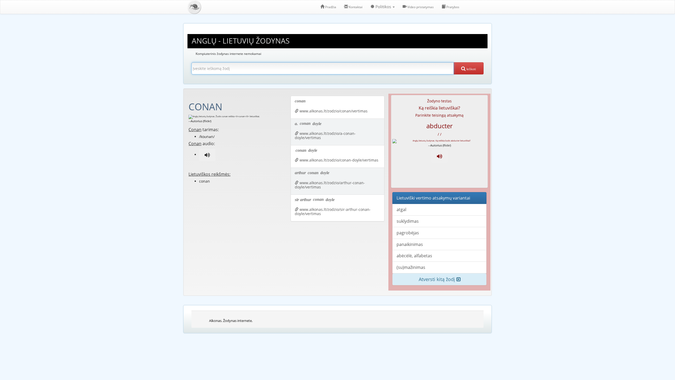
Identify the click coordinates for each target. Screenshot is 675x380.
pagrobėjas (408, 233)
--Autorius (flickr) (200, 121)
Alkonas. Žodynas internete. (231, 320)
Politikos (383, 6)
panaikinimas (410, 244)
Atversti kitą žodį (437, 279)
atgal (401, 209)
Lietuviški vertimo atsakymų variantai (433, 198)
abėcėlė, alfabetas (414, 256)
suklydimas (408, 221)
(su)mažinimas (411, 267)
